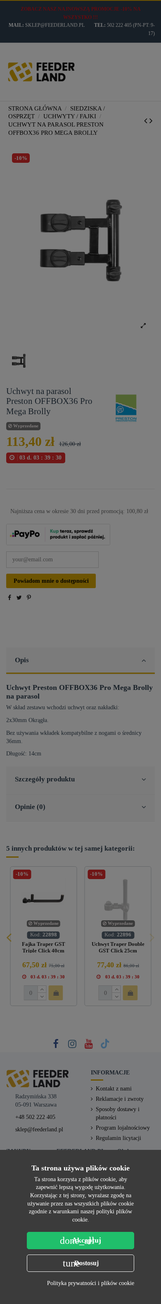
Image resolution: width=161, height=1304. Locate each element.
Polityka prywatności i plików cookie (90, 1283)
